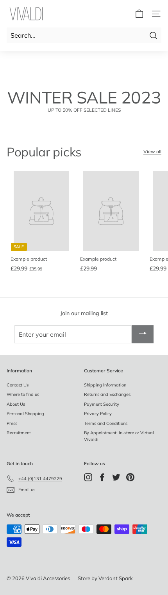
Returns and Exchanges (107, 394)
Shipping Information (105, 385)
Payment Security (101, 404)
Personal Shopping (25, 413)
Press (12, 423)
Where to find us (23, 394)
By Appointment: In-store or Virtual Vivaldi (119, 436)
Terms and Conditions (105, 423)
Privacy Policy (98, 413)
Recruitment (19, 432)
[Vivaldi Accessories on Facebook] (102, 477)
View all (152, 151)
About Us (16, 404)
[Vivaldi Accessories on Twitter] (116, 477)
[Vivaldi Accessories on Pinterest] (130, 477)
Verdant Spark (115, 578)
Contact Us (18, 385)
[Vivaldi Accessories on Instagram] (88, 477)
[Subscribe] (143, 334)
